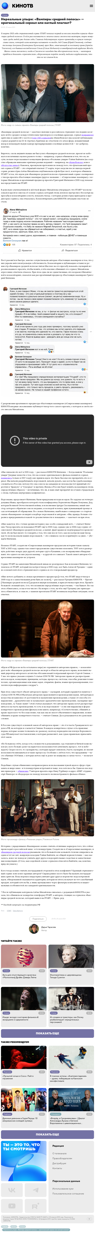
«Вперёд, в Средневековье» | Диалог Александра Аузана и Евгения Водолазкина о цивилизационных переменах (67, 1121)
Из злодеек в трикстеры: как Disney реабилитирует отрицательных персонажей (66, 1019)
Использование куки (62, 1189)
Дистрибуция (59, 1163)
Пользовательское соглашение (68, 1194)
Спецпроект (55, 1114)
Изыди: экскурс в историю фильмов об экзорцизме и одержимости (20, 1018)
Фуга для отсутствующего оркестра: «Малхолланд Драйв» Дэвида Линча (19, 976)
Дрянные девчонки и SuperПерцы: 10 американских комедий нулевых (19, 1119)
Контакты (57, 1168)
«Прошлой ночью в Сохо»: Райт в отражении (17, 1077)
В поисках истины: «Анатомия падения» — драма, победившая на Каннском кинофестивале (68, 1078)
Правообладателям (62, 1158)
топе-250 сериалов (41, 138)
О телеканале (59, 1153)
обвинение (23, 771)
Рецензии (7, 1072)
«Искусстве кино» (10, 165)
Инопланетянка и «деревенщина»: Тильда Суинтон (66, 976)
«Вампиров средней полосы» (15, 852)
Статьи (4, 15)
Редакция (58, 1146)
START (9, 911)
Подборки (7, 1114)
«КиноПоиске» (76, 162)
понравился (88, 135)
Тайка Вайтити (18, 911)
